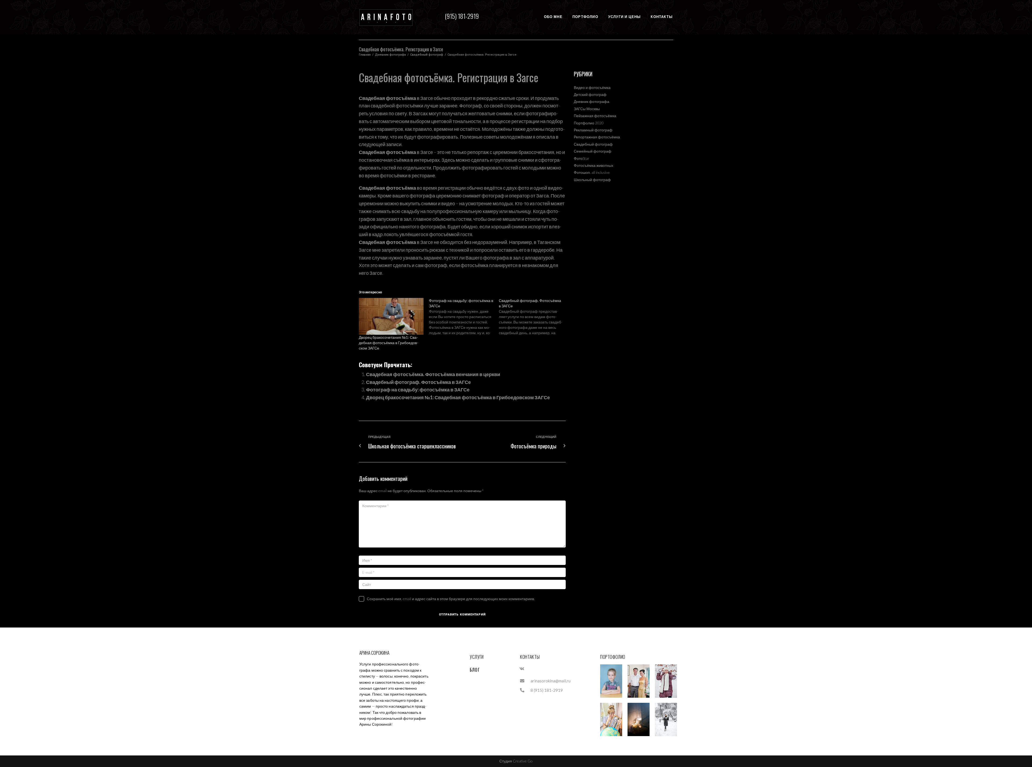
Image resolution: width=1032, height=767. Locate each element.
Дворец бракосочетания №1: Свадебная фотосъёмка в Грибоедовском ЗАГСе (388, 342)
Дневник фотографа (390, 54)
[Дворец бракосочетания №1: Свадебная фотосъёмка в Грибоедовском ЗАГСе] (391, 316)
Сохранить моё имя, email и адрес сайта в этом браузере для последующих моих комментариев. (451, 598)
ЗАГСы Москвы (587, 108)
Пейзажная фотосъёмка (595, 115)
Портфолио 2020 (589, 123)
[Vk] (521, 668)
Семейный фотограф (592, 151)
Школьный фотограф (592, 179)
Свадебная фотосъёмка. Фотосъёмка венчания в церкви (433, 374)
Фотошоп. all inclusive (592, 172)
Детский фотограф (590, 94)
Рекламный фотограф (593, 130)
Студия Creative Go (516, 761)
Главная (365, 54)
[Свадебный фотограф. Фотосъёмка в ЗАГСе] (534, 317)
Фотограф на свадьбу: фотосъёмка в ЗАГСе (418, 389)
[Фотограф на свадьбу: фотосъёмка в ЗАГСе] (464, 317)
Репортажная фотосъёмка (597, 137)
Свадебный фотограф (426, 54)
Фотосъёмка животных (593, 165)
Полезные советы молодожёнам (496, 137)
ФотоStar (581, 158)
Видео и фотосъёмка (592, 87)
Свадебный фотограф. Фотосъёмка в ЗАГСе (418, 382)
